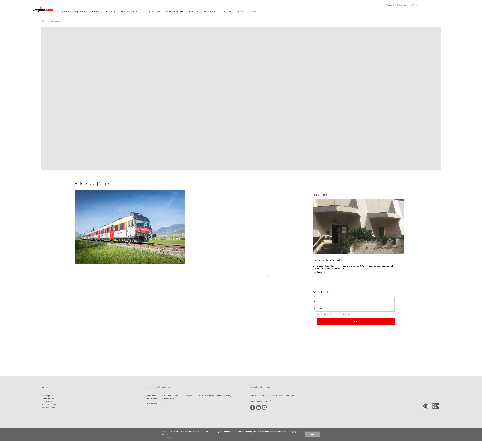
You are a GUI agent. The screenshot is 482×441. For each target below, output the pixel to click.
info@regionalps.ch (48, 407)
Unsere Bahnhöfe (174, 11)
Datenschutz (169, 437)
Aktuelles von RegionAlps (73, 11)
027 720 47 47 (50, 404)
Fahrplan (193, 11)
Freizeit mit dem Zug (131, 11)
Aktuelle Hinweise (152, 404)
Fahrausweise (210, 11)
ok (312, 434)
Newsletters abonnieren (259, 401)
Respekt (96, 11)
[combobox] (355, 300)
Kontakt (252, 11)
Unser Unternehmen (233, 11)
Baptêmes (110, 11)
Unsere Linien (154, 11)
